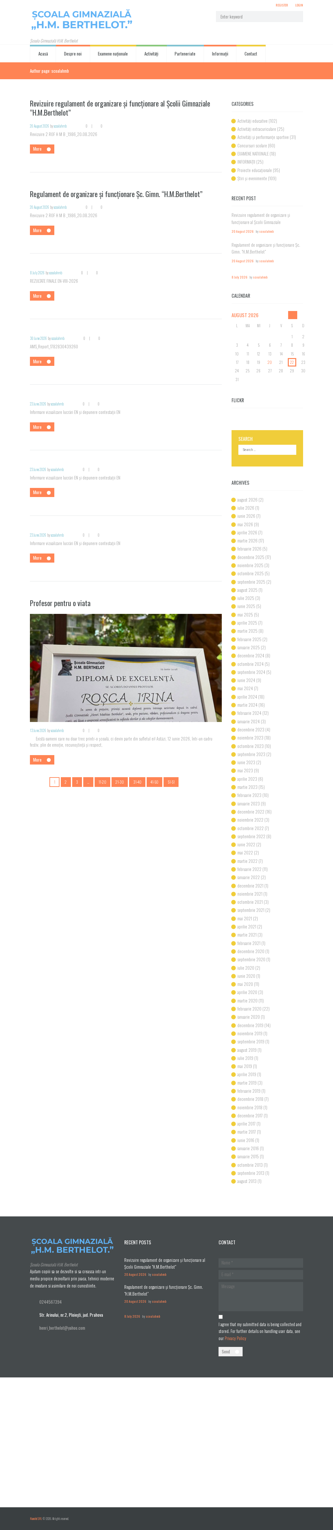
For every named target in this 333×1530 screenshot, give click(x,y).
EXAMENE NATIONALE (253, 153)
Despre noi (73, 53)
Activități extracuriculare (256, 129)
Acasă (43, 53)
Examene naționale (113, 53)
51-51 (171, 782)
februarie (249, 548)
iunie (246, 516)
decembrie (250, 557)
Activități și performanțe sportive (263, 137)
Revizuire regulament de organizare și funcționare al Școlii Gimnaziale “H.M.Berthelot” (120, 108)
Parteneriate (185, 53)
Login (299, 5)
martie (247, 540)
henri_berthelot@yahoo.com (62, 1328)
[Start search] (295, 16)
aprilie (247, 532)
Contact (251, 53)
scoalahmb (60, 126)
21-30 (119, 782)
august (245, 314)
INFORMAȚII (246, 161)
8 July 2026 (37, 272)
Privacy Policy (235, 1338)
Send (226, 1351)
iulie (245, 507)
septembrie (251, 581)
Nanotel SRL (36, 1518)
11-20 (102, 782)
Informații (220, 53)
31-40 (137, 782)
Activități (151, 53)
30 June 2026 (38, 338)
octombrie (250, 573)
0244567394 (50, 1302)
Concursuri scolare (252, 145)
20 (270, 362)
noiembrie (250, 565)
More (37, 148)
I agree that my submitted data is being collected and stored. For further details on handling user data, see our (260, 1331)
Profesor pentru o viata (60, 603)
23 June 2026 (38, 403)
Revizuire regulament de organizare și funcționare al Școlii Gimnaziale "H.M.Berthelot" (261, 222)
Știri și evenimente (252, 178)
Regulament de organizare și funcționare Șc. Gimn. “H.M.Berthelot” (116, 194)
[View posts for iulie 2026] (292, 315)
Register (282, 5)
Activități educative (252, 121)
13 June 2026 (38, 730)
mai (245, 524)
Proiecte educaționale (254, 170)
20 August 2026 (39, 126)
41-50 (154, 782)
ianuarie (248, 647)
